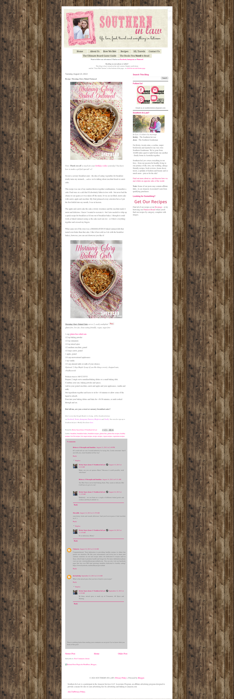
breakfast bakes (82, 433)
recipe (95, 436)
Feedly (106, 419)
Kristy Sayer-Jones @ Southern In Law (85, 430)
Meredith (76, 513)
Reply (75, 456)
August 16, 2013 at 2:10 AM (89, 549)
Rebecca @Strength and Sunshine (84, 447)
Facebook (123, 59)
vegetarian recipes (119, 436)
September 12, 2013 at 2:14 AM (92, 576)
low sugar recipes (86, 436)
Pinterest (91, 419)
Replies (77, 460)
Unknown (76, 549)
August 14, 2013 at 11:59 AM (90, 513)
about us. (147, 178)
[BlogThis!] (105, 430)
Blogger (141, 677)
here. (91, 422)
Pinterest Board (149, 209)
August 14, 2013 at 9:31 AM (111, 479)
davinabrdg (77, 576)
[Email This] (103, 430)
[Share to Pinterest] (112, 430)
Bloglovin (97, 419)
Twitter (77, 419)
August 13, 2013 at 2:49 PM (105, 447)
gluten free (103, 433)
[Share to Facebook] (110, 430)
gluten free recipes (113, 433)
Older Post (122, 653)
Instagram (130, 59)
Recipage (159, 207)
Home (96, 653)
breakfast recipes (93, 433)
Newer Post (70, 653)
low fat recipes (75, 436)
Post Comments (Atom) (81, 658)
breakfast (73, 433)
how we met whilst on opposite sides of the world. (150, 179)
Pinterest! (140, 59)
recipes (100, 436)
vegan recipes (107, 436)
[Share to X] (108, 430)
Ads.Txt (71, 691)
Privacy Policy (121, 677)
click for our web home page (136, 68)
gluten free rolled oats (78, 334)
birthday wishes (101, 165)
